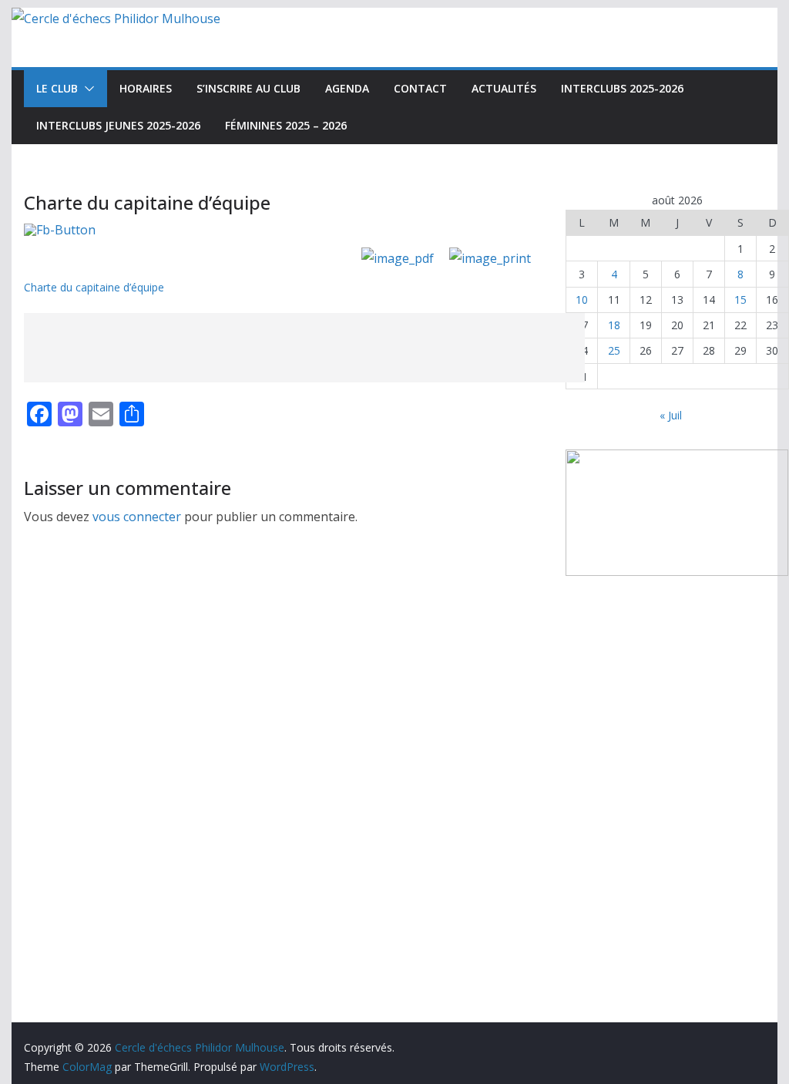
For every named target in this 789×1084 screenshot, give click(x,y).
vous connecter (136, 516)
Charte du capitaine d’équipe (94, 287)
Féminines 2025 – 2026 (286, 125)
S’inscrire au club (248, 88)
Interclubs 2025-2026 (622, 88)
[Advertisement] (304, 347)
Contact (420, 88)
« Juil (671, 415)
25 (614, 350)
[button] (86, 88)
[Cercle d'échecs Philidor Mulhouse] (116, 18)
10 (582, 299)
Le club (57, 88)
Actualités (504, 88)
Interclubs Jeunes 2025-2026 (118, 125)
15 (740, 299)
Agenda (347, 88)
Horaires (145, 88)
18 (614, 325)
